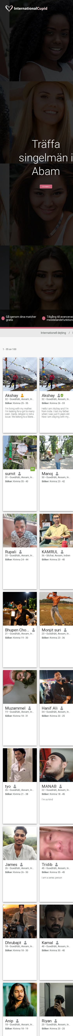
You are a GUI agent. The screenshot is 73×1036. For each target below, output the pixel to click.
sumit (10, 473)
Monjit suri (51, 630)
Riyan (47, 1021)
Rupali (10, 552)
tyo (8, 786)
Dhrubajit (13, 942)
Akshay (11, 395)
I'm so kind (47, 799)
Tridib (47, 864)
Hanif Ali (50, 708)
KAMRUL (50, 552)
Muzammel (15, 708)
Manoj (47, 473)
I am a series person (52, 877)
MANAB (49, 786)
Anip (9, 1021)
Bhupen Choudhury (17, 630)
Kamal (47, 942)
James (11, 864)
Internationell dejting (53, 332)
